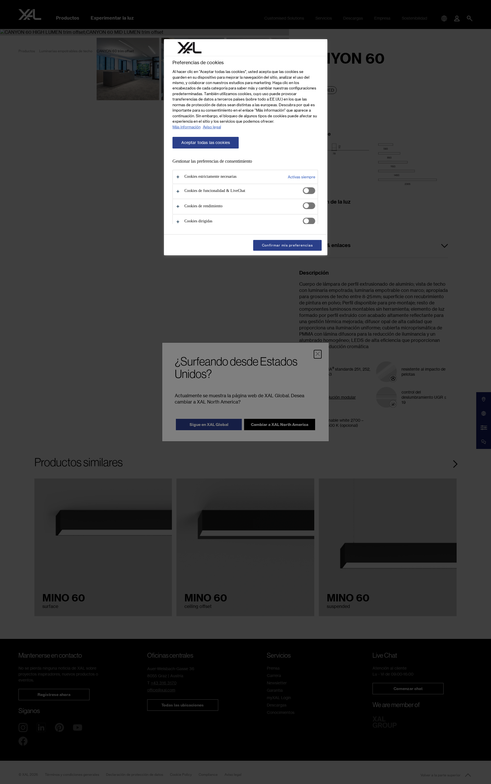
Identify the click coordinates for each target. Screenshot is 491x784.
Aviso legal (212, 127)
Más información (186, 127)
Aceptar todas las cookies (205, 142)
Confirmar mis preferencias (287, 245)
